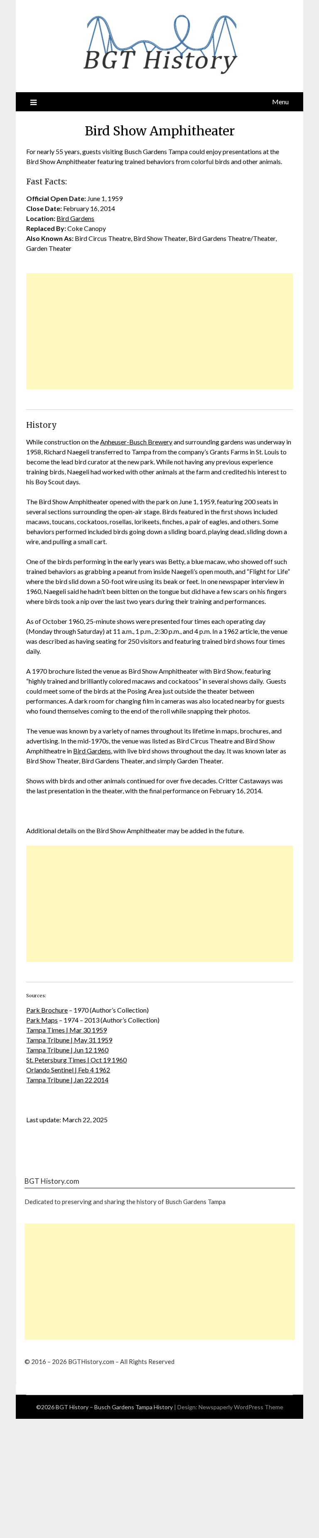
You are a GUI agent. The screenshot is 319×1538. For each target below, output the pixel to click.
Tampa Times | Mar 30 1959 (66, 1030)
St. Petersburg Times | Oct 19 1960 (76, 1060)
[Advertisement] (160, 331)
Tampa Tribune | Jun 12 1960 (67, 1050)
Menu (280, 101)
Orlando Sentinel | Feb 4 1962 (68, 1070)
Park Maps (42, 1020)
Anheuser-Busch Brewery (136, 442)
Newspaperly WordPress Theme (241, 1406)
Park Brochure (47, 1010)
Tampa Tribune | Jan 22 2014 (67, 1080)
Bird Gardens (75, 218)
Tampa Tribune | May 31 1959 (69, 1040)
